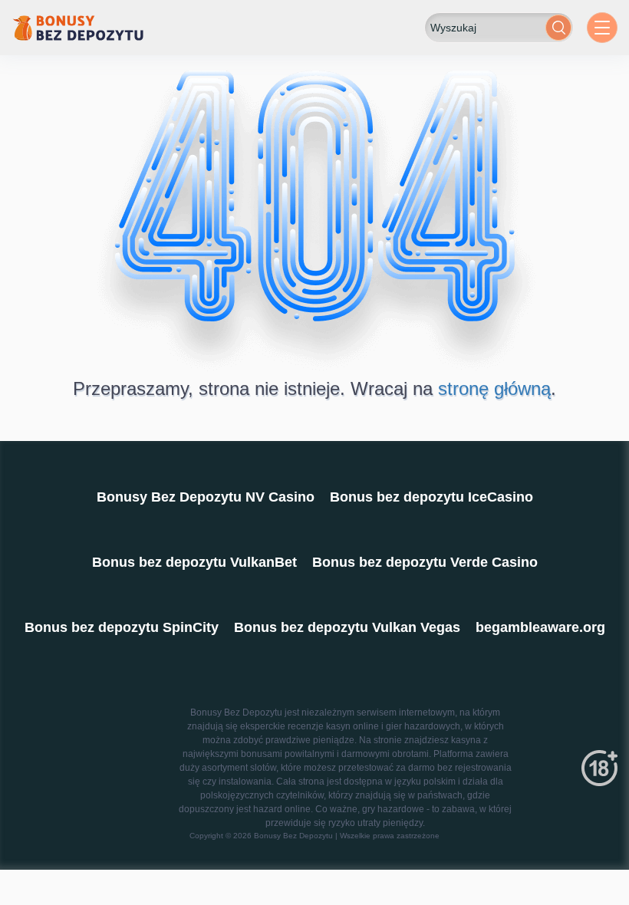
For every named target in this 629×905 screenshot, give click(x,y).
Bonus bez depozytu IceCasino (431, 497)
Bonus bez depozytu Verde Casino (425, 562)
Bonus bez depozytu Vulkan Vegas (347, 627)
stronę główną (494, 388)
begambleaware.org (540, 627)
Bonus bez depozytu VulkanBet (194, 562)
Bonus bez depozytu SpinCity (122, 627)
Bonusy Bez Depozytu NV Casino (205, 497)
